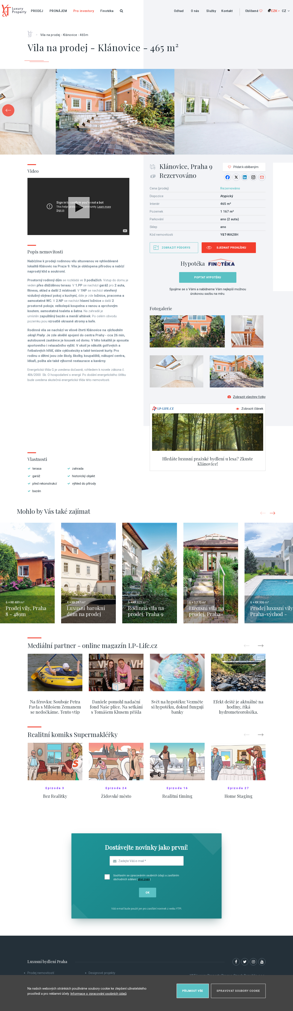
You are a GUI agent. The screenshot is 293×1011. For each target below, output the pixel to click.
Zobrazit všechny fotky (249, 397)
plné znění (144, 879)
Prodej (37, 11)
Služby (211, 11)
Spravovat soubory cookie (238, 990)
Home (31, 32)
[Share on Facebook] (227, 177)
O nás (195, 11)
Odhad (179, 11)
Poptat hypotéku (207, 277)
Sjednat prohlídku (231, 247)
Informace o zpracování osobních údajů (98, 994)
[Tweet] (236, 177)
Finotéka (107, 11)
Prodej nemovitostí (40, 973)
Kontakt (227, 11)
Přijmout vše (192, 990)
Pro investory (83, 11)
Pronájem (58, 11)
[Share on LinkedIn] (244, 177)
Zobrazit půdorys (176, 247)
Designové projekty (102, 973)
